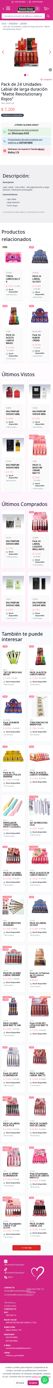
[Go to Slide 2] (28, 75)
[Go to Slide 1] (25, 75)
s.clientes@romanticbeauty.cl (19, 1294)
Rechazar (20, 1382)
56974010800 (20, 2)
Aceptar (33, 1382)
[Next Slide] (50, 52)
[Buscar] (48, 16)
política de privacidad (41, 1376)
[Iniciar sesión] (37, 8)
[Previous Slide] (3, 52)
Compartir (47, 79)
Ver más (28, 1247)
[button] (26, 52)
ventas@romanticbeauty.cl (17, 1290)
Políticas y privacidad (15, 1355)
